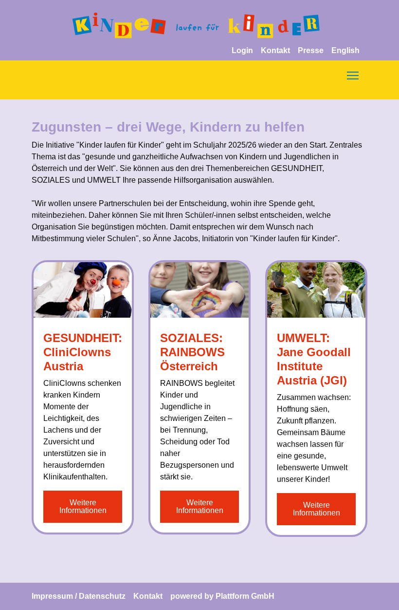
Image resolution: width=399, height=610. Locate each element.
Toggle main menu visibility (353, 75)
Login (242, 50)
